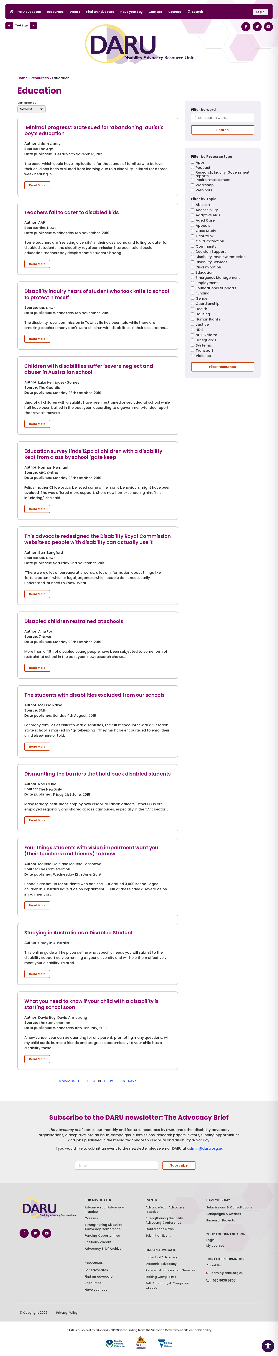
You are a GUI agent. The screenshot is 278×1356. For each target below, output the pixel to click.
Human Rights (208, 320)
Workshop (205, 185)
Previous (67, 1081)
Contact (155, 12)
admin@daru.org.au (205, 1148)
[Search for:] (222, 119)
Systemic (204, 346)
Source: (31, 149)
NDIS (200, 330)
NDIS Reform (206, 335)
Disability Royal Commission (221, 257)
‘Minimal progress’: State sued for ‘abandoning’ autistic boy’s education (94, 130)
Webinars (204, 191)
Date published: (38, 154)
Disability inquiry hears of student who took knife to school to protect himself (96, 294)
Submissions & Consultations (229, 1207)
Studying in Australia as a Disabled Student (78, 932)
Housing (203, 314)
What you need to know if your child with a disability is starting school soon (91, 1004)
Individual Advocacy (162, 1257)
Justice (202, 325)
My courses (215, 1245)
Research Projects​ (220, 1220)
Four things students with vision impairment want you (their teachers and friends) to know (91, 850)
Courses (175, 12)
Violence (203, 356)
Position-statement (213, 180)
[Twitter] (257, 26)
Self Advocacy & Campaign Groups (167, 1285)
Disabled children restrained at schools (73, 621)
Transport (204, 351)
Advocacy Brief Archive (103, 1248)
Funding (203, 294)
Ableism (203, 205)
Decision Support (211, 252)
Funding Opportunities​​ (102, 1235)
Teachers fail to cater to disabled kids (71, 212)
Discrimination (208, 268)
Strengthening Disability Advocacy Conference (164, 1220)
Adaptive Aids (208, 216)
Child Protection (210, 242)
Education (204, 273)
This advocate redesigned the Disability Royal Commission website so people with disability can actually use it (97, 539)
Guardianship (208, 304)
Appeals (203, 226)
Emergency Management (218, 278)
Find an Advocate (100, 12)
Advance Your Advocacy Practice (104, 1209)
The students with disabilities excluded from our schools (94, 695)
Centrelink (205, 236)
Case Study (206, 231)
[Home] (11, 11)
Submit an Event (158, 1235)
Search (197, 12)
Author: (30, 144)
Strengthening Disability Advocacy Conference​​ (103, 1227)
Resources (55, 12)
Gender (202, 299)
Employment (207, 283)
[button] (37, 185)
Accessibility (207, 210)
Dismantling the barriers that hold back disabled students (97, 774)
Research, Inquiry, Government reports (223, 174)
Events (75, 12)
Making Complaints (161, 1277)
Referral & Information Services (170, 1270)
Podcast (203, 168)
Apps (200, 163)
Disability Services (211, 262)
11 (105, 1081)
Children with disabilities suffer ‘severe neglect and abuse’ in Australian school (88, 369)
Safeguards (206, 341)
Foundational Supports (216, 288)
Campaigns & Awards (223, 1214)
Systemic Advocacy (161, 1264)
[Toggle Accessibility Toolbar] (268, 1346)
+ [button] (9, 25)
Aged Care (205, 221)
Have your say (131, 12)
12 (111, 1081)
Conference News (160, 1229)
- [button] (33, 25)
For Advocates (29, 12)
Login (210, 1240)
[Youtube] (268, 26)
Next (132, 1081)
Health (201, 309)
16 (123, 1081)
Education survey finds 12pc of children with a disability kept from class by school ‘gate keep (93, 454)
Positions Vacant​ (98, 1242)
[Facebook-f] (245, 26)
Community (206, 247)
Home (22, 78)
